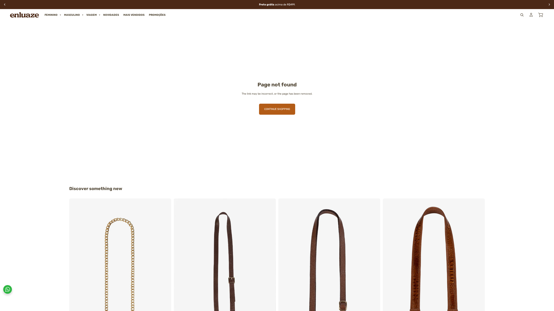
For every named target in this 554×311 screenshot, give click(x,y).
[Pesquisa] (522, 15)
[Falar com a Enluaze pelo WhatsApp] (7, 289)
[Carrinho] (540, 15)
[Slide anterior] (75, 274)
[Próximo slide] (164, 274)
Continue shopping (277, 109)
